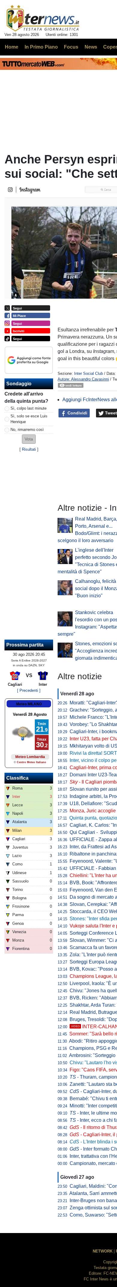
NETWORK (102, 1251)
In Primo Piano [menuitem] (41, 46)
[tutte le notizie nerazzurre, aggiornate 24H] (43, 18)
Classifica (17, 778)
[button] (29, 439)
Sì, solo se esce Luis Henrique (28, 419)
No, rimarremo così (27, 429)
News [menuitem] (91, 46)
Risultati (29, 449)
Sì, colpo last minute (28, 408)
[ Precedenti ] (28, 690)
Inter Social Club (88, 373)
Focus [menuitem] (71, 46)
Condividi (76, 413)
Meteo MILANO (29, 704)
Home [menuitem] (11, 46)
